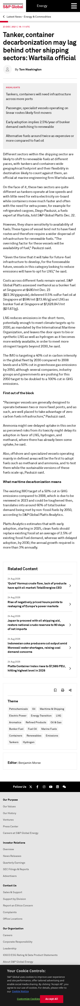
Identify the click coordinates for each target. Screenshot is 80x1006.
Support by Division (14, 899)
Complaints (10, 912)
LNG (58, 715)
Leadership (9, 948)
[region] (40, 985)
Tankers (13, 742)
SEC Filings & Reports (16, 869)
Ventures (8, 819)
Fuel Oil (32, 729)
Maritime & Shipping (52, 709)
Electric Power (17, 715)
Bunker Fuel (16, 729)
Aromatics (15, 722)
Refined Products (36, 722)
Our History (9, 813)
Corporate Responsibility (17, 941)
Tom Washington (30, 69)
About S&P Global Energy (18, 961)
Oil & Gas (56, 722)
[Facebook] (37, 787)
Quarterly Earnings (14, 862)
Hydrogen (28, 742)
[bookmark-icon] (55, 690)
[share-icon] (70, 690)
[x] (31, 787)
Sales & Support (12, 892)
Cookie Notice (20, 991)
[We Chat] (64, 787)
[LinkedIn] (57, 787)
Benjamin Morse (29, 763)
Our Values (9, 806)
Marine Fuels (49, 729)
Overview (8, 849)
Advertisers (10, 876)
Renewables (34, 735)
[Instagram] (44, 787)
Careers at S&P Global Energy (20, 833)
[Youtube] (51, 787)
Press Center (10, 826)
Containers (15, 735)
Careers (7, 935)
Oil (33, 709)
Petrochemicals (18, 709)
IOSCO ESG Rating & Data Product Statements (30, 955)
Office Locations (12, 918)
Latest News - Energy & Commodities (28, 16)
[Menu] (74, 6)
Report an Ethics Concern (18, 905)
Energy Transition (41, 715)
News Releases (12, 856)
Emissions (52, 735)
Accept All (51, 999)
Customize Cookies (28, 999)
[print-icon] (62, 690)
